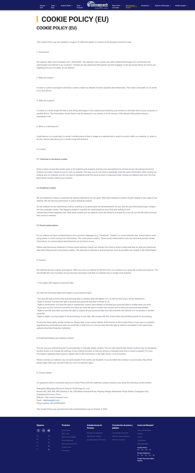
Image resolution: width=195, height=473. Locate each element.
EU (150, 450)
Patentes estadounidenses (121, 436)
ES (37, 439)
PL (49, 439)
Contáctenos (141, 440)
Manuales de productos (95, 433)
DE (49, 436)
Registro (140, 434)
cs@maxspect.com (51, 400)
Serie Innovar (66, 430)
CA (146, 450)
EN (38, 436)
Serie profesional (67, 440)
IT (37, 449)
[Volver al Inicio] (97, 5)
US (142, 450)
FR (37, 446)
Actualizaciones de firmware (96, 440)
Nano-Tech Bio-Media (69, 437)
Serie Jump (65, 434)
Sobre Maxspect (142, 444)
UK (138, 450)
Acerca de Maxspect (144, 430)
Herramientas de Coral (69, 444)
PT (37, 443)
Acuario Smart (66, 447)
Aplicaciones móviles (94, 436)
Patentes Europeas (118, 440)
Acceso (139, 437)
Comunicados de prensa (120, 433)
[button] (43, 6)
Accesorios (65, 450)
